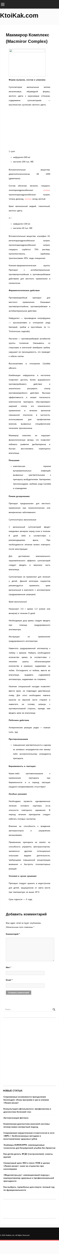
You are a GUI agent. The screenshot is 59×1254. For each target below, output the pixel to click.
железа (28, 199)
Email (9, 980)
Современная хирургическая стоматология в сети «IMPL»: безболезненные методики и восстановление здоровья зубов (28, 1136)
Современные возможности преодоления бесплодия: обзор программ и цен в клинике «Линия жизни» (26, 1100)
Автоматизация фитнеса (15, 1118)
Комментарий (13, 934)
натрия (46, 190)
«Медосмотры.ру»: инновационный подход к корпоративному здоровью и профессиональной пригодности (28, 1178)
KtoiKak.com (19, 15)
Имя (8, 967)
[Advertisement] (29, 128)
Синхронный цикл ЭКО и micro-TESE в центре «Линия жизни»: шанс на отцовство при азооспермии (26, 1166)
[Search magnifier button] (54, 1009)
